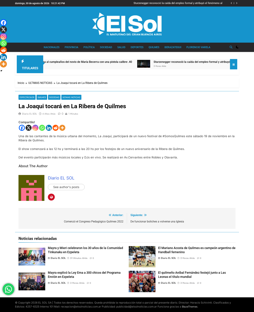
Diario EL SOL (29, 113)
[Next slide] (236, 3)
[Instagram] (35, 128)
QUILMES (154, 47)
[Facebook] (22, 128)
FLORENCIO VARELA (198, 47)
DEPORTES (137, 47)
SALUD (121, 47)
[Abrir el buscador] (231, 47)
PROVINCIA (71, 47)
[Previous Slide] (231, 3)
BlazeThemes (189, 306)
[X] (29, 128)
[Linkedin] (49, 128)
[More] (62, 128)
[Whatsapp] (42, 128)
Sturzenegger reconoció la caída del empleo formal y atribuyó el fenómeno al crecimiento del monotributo (178, 3)
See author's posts (66, 187)
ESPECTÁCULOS (27, 97)
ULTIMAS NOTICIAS (71, 97)
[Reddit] (56, 128)
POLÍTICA (89, 47)
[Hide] (1, 70)
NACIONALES (51, 47)
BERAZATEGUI (172, 47)
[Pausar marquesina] (233, 64)
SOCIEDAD (106, 47)
